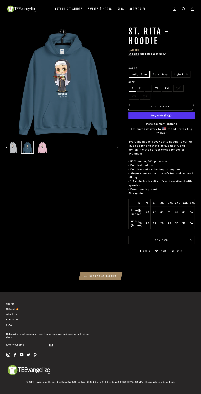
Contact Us (12, 319)
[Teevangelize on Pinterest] (35, 355)
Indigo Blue (139, 74)
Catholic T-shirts (68, 9)
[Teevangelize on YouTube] (22, 355)
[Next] (116, 147)
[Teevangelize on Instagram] (8, 355)
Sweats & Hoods (100, 9)
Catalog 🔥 (12, 308)
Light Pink (181, 74)
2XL (167, 88)
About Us (11, 314)
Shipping (133, 53)
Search (10, 303)
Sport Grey (160, 74)
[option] (62, 83)
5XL (145, 96)
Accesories (138, 9)
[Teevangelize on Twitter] (28, 355)
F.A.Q (9, 324)
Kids (120, 9)
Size (131, 82)
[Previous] (8, 147)
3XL (178, 88)
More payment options (161, 123)
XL (157, 88)
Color (133, 68)
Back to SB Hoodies (103, 276)
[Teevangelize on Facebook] (15, 355)
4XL (134, 96)
